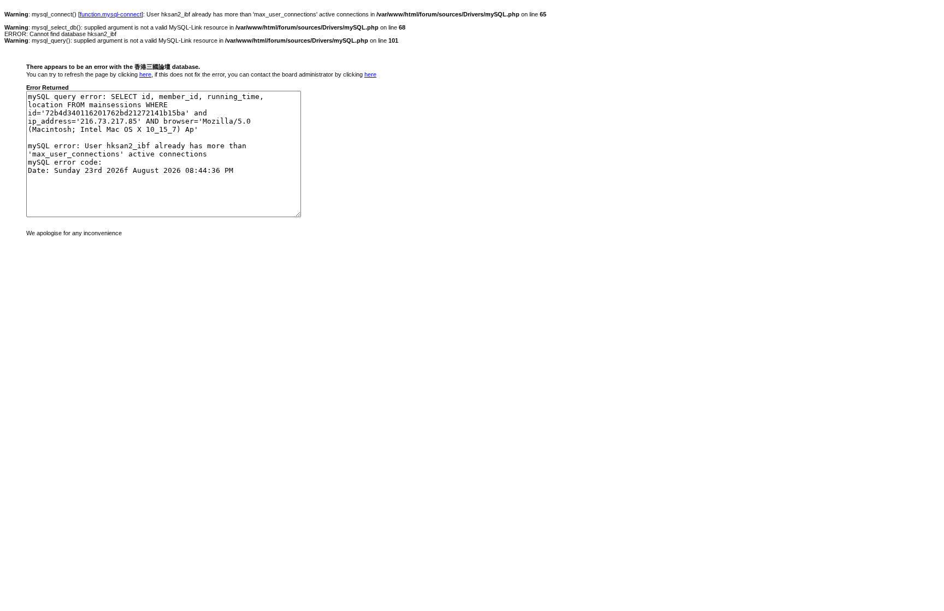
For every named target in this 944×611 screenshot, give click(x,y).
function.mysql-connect (110, 14)
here (145, 74)
